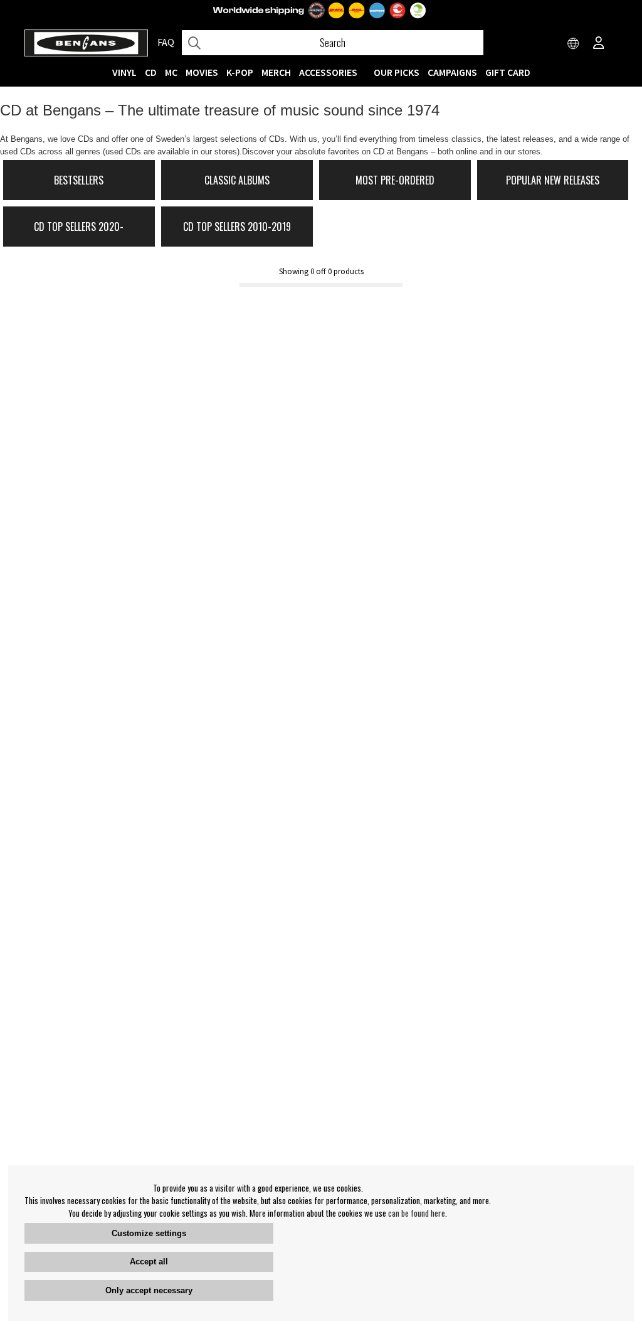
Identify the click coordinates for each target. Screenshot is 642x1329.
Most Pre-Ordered (394, 180)
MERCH (276, 72)
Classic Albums (237, 180)
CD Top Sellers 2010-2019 (237, 226)
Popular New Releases (552, 180)
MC (171, 72)
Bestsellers (78, 180)
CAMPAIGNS (452, 72)
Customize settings (149, 1233)
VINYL (124, 72)
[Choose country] (573, 44)
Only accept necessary (148, 1290)
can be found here (416, 1213)
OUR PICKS (396, 72)
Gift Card (507, 72)
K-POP (239, 72)
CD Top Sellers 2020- (79, 226)
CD (151, 72)
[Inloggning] (598, 43)
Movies (202, 72)
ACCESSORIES (328, 72)
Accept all (149, 1261)
